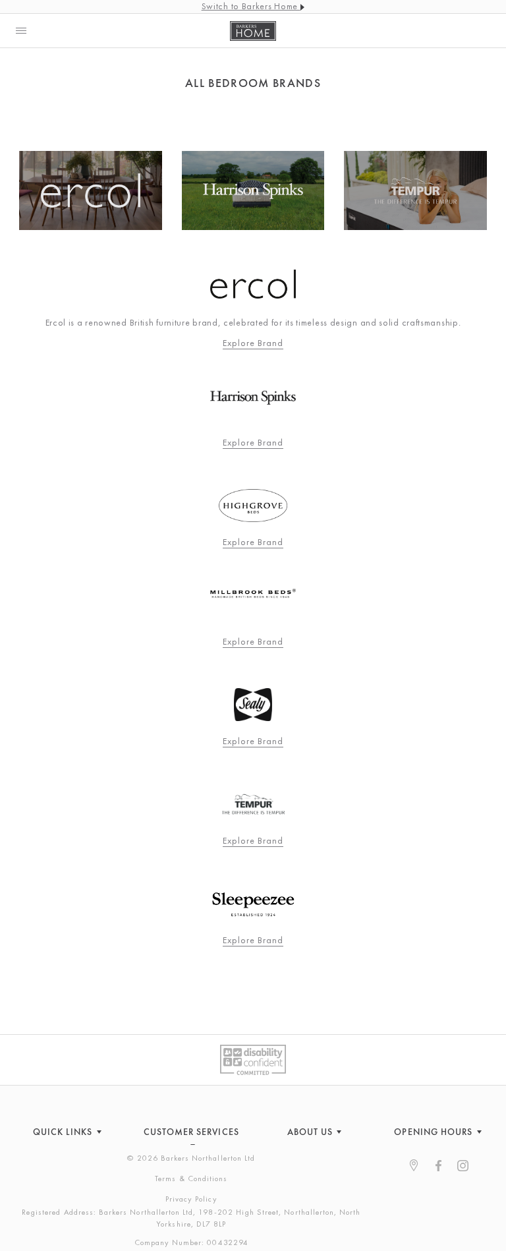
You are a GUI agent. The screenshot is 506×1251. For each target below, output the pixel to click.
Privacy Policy (191, 1199)
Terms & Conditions (191, 1178)
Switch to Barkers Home (251, 6)
